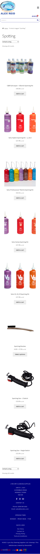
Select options (20, 354)
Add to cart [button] (20, 94)
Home (6, 28)
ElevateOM (28, 545)
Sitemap (31, 542)
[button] (38, 7)
